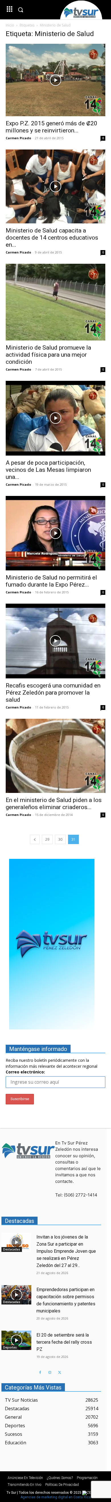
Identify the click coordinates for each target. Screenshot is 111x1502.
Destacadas (11, 1249)
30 (60, 839)
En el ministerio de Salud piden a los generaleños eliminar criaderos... (54, 804)
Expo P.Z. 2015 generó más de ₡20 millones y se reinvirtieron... (51, 127)
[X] (59, 1372)
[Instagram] (49, 1372)
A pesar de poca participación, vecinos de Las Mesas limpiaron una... (48, 469)
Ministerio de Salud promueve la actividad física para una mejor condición (48, 354)
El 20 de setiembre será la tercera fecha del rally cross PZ (64, 1342)
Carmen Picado (18, 138)
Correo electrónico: (25, 1072)
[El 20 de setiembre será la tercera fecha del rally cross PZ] (16, 1340)
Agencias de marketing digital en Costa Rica (55, 1497)
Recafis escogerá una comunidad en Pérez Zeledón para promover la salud (53, 692)
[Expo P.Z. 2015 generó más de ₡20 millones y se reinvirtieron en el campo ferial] (55, 80)
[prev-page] (35, 839)
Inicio (10, 25)
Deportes (10, 1347)
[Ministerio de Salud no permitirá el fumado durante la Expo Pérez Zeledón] (55, 533)
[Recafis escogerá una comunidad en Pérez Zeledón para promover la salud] (55, 641)
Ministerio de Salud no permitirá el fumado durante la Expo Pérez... (51, 581)
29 (47, 839)
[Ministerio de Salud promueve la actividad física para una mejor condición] (55, 302)
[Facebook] (40, 1372)
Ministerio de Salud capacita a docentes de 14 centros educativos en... (52, 237)
